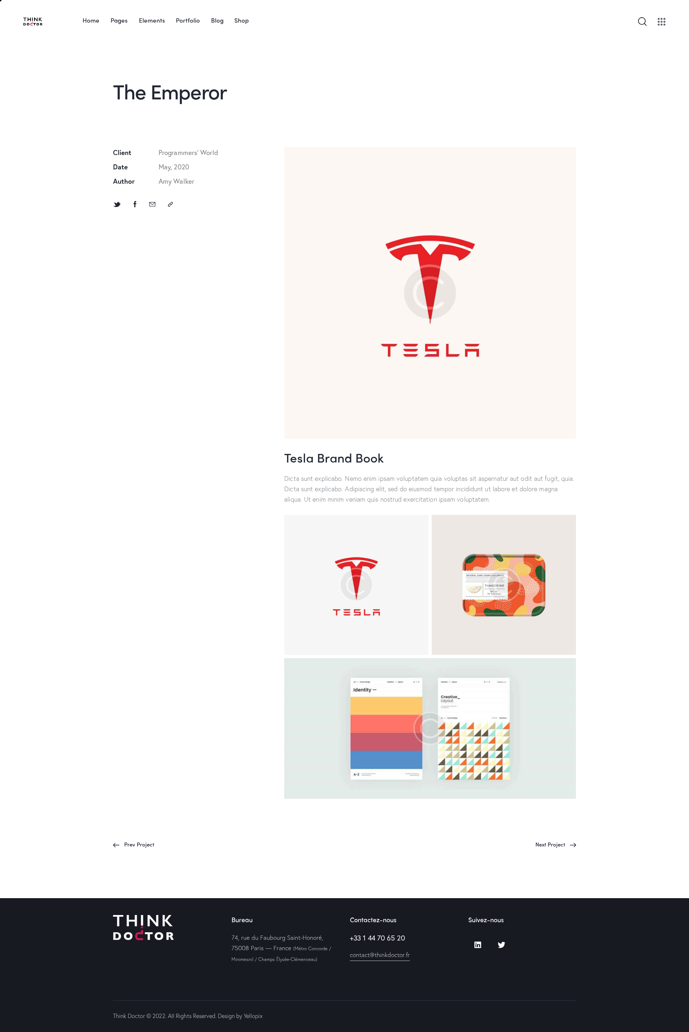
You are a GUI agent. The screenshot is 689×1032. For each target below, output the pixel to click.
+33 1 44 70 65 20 (377, 938)
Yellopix (253, 1015)
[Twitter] (501, 945)
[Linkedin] (477, 945)
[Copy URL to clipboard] (170, 204)
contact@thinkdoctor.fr (380, 955)
